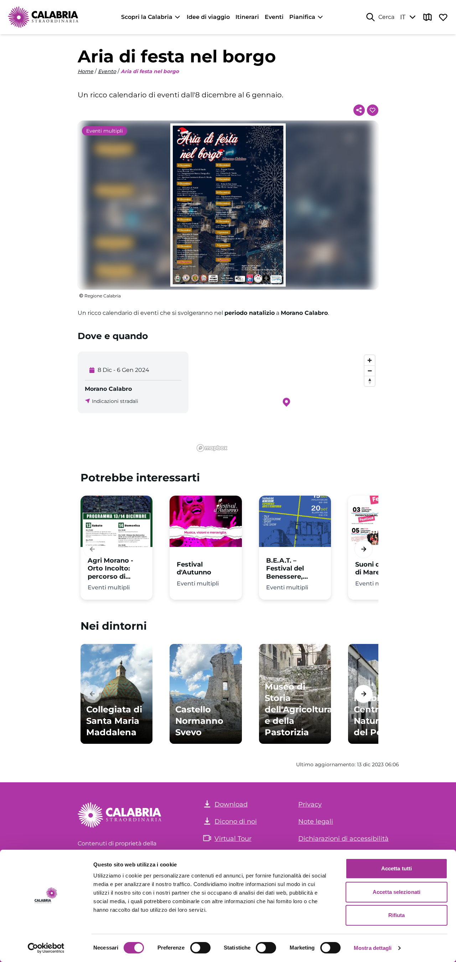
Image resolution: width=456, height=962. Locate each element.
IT (402, 17)
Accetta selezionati (396, 892)
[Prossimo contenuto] (363, 549)
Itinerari (247, 17)
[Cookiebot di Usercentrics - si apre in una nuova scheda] (46, 948)
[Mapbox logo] (212, 448)
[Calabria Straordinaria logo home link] (43, 17)
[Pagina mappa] (427, 17)
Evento (107, 71)
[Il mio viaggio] (443, 17)
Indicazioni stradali (115, 401)
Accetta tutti (396, 868)
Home (85, 71)
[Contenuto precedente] (92, 549)
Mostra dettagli (373, 948)
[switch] (200, 947)
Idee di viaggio (208, 17)
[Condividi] (359, 110)
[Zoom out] (369, 370)
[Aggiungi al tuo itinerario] (372, 110)
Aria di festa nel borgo (150, 71)
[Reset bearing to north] (369, 381)
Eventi (274, 17)
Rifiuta (396, 915)
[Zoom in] (369, 360)
